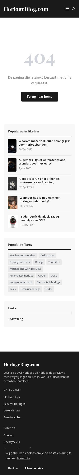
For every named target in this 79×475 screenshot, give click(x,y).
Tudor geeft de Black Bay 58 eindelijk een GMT (40, 218)
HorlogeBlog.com (21, 364)
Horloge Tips (12, 397)
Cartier (42, 275)
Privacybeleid (12, 442)
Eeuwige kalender (20, 262)
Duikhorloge (47, 255)
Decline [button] (13, 468)
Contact (9, 435)
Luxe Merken (12, 410)
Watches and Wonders (22, 255)
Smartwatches (13, 417)
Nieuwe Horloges (15, 404)
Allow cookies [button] (34, 468)
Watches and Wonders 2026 (25, 268)
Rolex (13, 289)
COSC (54, 275)
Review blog (15, 319)
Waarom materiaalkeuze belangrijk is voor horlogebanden (44, 142)
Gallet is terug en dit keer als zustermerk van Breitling (39, 180)
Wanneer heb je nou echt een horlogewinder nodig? (40, 199)
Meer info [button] (23, 458)
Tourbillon (54, 262)
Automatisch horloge (21, 275)
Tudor (48, 289)
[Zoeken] (73, 8)
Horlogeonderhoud (21, 282)
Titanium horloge (30, 289)
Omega (39, 262)
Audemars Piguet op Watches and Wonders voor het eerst (42, 161)
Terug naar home (40, 96)
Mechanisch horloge (48, 282)
